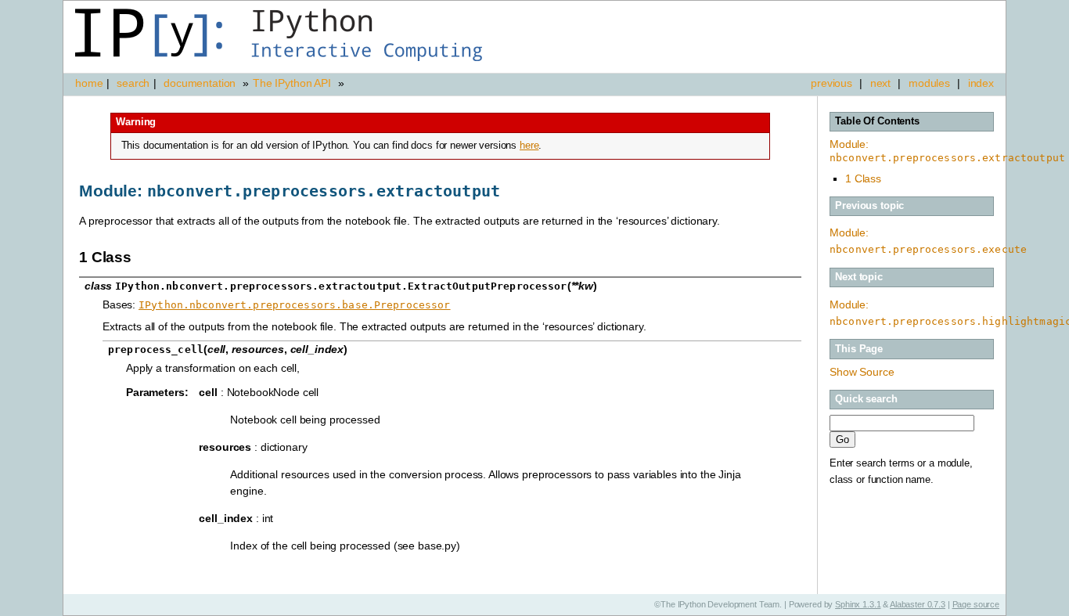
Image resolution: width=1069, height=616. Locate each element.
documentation (201, 83)
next (880, 83)
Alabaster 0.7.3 (917, 604)
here (529, 145)
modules (929, 83)
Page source (975, 604)
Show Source (862, 372)
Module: (947, 151)
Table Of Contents (877, 121)
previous (831, 83)
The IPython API (292, 83)
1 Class (863, 178)
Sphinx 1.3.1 (857, 604)
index (981, 83)
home (89, 83)
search (133, 83)
